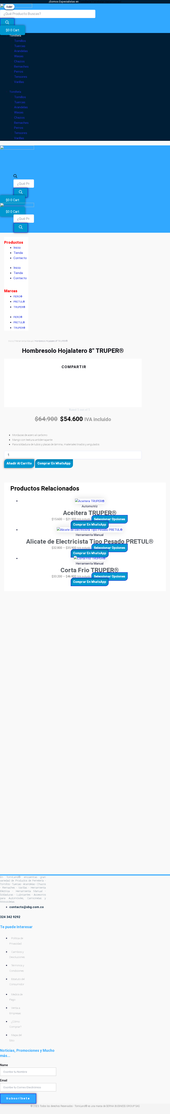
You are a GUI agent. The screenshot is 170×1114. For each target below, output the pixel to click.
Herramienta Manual (24, 341)
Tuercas (19, 46)
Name (4, 1065)
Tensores (20, 77)
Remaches (21, 66)
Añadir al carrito (19, 463)
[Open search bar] (15, 177)
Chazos (19, 61)
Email (3, 1080)
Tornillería (15, 35)
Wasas (18, 56)
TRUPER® (19, 307)
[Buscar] (7, 23)
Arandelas (21, 51)
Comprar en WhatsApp (54, 463)
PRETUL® (19, 301)
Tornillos (20, 41)
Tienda (18, 253)
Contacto (20, 258)
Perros (18, 71)
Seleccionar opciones (109, 519)
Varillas (19, 82)
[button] (73, 374)
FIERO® (17, 296)
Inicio (17, 248)
